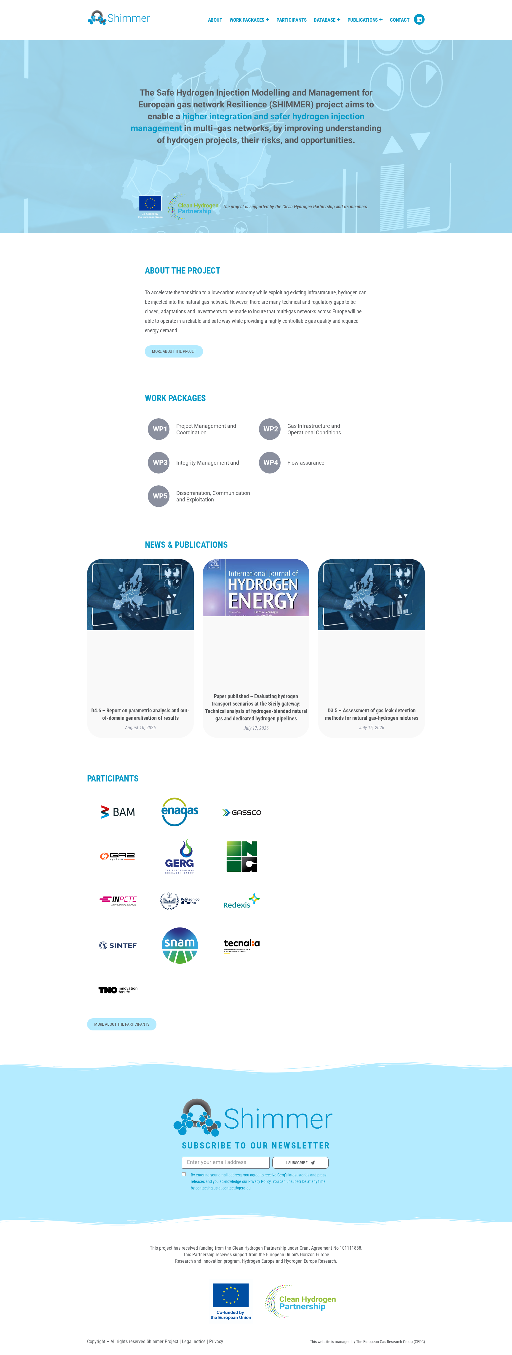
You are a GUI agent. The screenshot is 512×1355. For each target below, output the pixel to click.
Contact (399, 20)
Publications (363, 20)
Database (324, 20)
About (215, 20)
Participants (291, 20)
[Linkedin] (419, 19)
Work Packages (247, 20)
